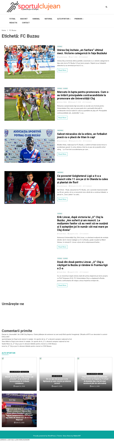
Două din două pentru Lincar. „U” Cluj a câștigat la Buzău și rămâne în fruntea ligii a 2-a (82, 265)
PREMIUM (78, 19)
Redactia (13, 23)
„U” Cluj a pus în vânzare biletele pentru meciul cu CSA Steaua (34, 344)
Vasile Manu (62, 234)
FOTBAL (12, 19)
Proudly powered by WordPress (44, 436)
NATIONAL (48, 19)
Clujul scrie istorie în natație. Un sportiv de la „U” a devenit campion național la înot (43, 339)
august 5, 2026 (57, 386)
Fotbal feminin (24, 371)
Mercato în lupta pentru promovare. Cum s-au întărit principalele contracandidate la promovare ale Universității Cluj (83, 95)
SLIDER (65, 88)
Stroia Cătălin (62, 102)
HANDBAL (36, 19)
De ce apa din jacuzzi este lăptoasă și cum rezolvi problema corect (57, 381)
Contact (26, 23)
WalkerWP (76, 436)
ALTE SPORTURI (63, 19)
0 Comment (84, 57)
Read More (62, 70)
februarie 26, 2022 (76, 141)
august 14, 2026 (20, 386)
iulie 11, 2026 (95, 386)
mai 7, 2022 (74, 57)
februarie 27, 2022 (75, 102)
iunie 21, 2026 (19, 422)
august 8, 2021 (74, 234)
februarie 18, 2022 (76, 186)
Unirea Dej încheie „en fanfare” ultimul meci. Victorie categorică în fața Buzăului (82, 51)
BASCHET (24, 19)
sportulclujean (63, 57)
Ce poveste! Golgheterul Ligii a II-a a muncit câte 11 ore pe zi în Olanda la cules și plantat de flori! (82, 179)
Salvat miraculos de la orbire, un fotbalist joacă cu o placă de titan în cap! (82, 135)
